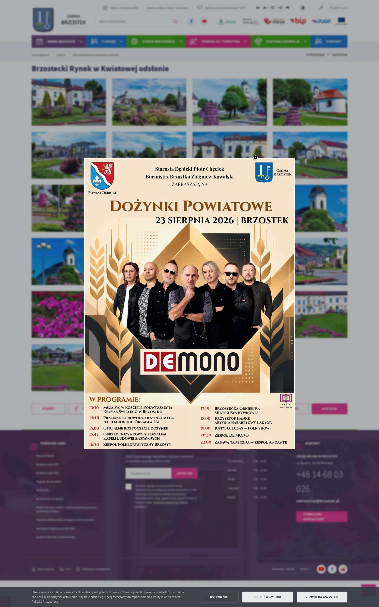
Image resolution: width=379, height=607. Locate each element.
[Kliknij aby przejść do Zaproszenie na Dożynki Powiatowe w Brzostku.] (189, 303)
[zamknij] (255, 158)
